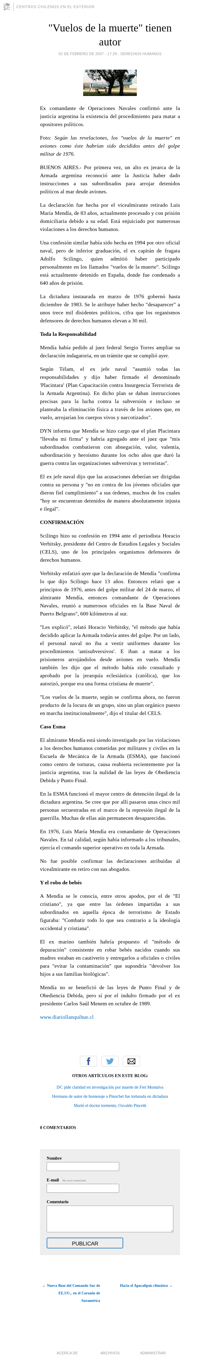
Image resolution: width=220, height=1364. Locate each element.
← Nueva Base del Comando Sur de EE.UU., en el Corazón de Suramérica (71, 1293)
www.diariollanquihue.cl (67, 1017)
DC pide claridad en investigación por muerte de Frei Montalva (110, 1087)
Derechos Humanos (141, 54)
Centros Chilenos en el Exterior (55, 7)
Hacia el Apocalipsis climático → (146, 1286)
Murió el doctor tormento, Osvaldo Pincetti (110, 1105)
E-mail (67, 1180)
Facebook (88, 1061)
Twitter (110, 1061)
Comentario (57, 1201)
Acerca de (67, 1353)
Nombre (54, 1158)
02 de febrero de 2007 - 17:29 (87, 54)
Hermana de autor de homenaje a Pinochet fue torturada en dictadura (110, 1096)
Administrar (153, 1353)
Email (131, 1061)
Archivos (110, 1353)
